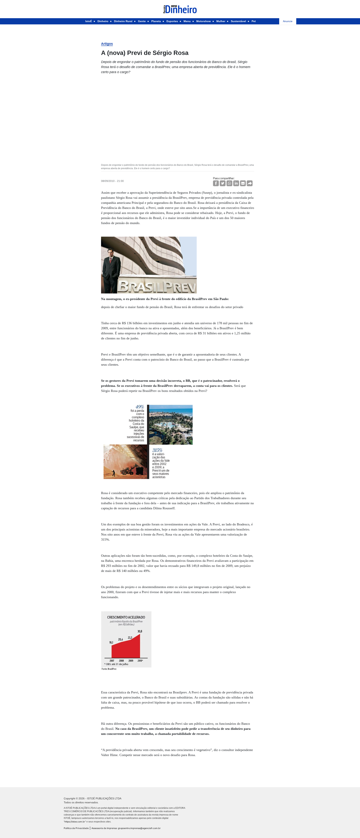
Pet (254, 21)
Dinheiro (103, 21)
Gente (142, 21)
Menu (187, 21)
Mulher (220, 21)
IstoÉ (88, 21)
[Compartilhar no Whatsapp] (229, 183)
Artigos (107, 44)
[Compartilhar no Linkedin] (236, 183)
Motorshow (203, 21)
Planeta (156, 21)
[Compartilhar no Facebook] (216, 183)
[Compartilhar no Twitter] (223, 183)
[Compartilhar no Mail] (243, 183)
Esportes (172, 21)
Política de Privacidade (76, 828)
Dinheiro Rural (123, 21)
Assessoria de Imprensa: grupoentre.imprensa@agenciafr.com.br (126, 828)
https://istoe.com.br (74, 821)
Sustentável (238, 21)
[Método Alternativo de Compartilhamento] (250, 183)
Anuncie (287, 21)
